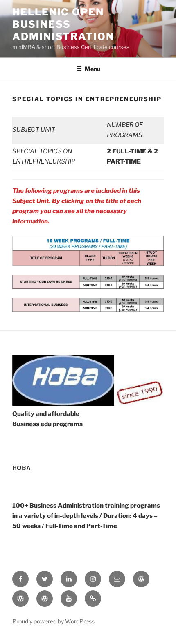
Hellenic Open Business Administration (63, 24)
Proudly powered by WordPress (53, 621)
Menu (92, 68)
